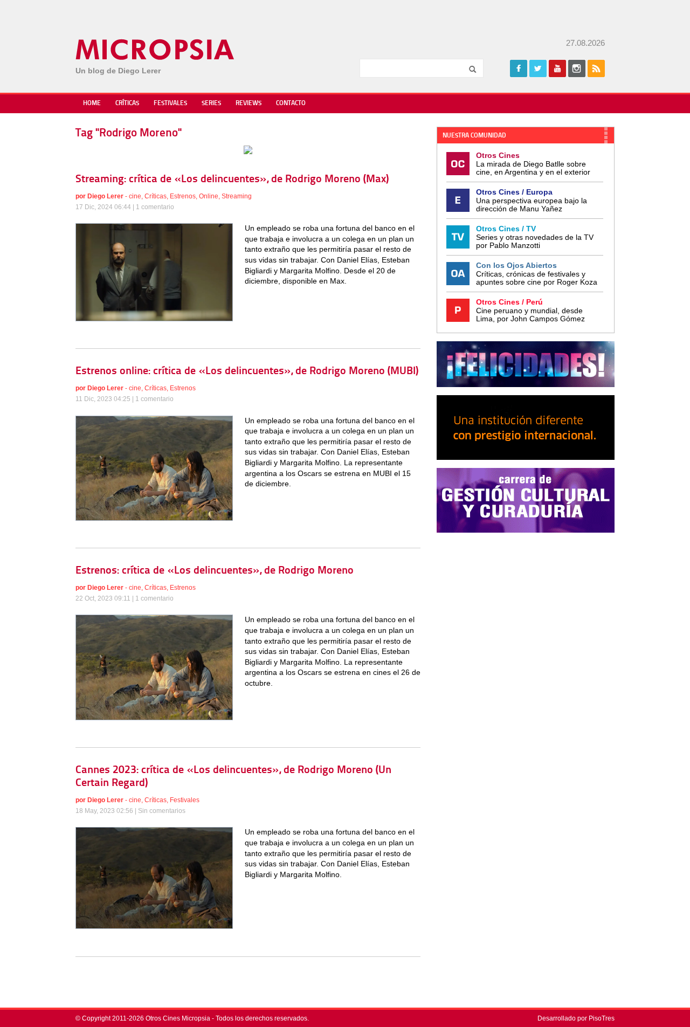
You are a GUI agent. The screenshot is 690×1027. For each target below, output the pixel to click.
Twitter (538, 68)
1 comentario (155, 207)
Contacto (291, 103)
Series (211, 103)
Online (208, 196)
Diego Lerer (105, 196)
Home (92, 103)
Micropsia (155, 49)
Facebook (518, 68)
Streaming (237, 196)
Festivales (170, 103)
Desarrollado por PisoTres (576, 1018)
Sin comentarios (161, 811)
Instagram (576, 68)
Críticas (127, 103)
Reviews (248, 103)
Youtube (557, 68)
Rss (596, 68)
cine (135, 196)
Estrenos (183, 196)
